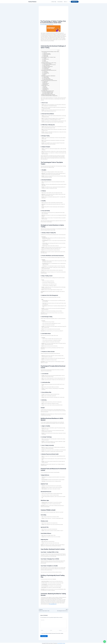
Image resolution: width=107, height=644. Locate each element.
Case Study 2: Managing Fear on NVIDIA (48, 92)
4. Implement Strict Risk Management (48, 66)
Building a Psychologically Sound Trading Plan (48, 94)
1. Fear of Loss (45, 52)
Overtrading (44, 86)
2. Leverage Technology (46, 77)
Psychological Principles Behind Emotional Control (49, 70)
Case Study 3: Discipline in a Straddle (47, 93)
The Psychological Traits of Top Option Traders (49, 57)
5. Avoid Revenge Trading (46, 67)
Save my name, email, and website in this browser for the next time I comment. (52, 633)
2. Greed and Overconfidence (46, 53)
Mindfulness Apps (45, 84)
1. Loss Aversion (45, 71)
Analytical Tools (45, 82)
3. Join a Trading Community (46, 78)
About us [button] (65, 1)
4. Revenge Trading (45, 55)
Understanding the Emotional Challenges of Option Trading (50, 51)
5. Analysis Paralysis (45, 56)
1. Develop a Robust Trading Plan (47, 63)
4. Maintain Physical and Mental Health (48, 79)
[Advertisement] (53, 14)
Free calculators (60, 1)
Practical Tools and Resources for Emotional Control (49, 80)
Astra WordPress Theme (61, 643)
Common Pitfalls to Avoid (45, 85)
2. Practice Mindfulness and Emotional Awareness (49, 64)
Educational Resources (46, 83)
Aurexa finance (32, 1)
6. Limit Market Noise (45, 68)
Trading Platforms (45, 81)
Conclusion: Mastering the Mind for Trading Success (49, 95)
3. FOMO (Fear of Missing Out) (47, 54)
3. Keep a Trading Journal (46, 65)
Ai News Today (53, 1)
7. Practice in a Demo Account (47, 69)
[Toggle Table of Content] (58, 50)
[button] (67, 1)
